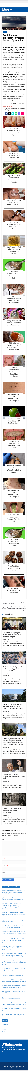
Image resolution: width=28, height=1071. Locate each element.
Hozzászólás (5, 839)
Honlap (4, 872)
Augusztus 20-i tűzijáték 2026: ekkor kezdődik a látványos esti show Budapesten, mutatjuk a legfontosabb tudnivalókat (13, 940)
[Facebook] (6, 113)
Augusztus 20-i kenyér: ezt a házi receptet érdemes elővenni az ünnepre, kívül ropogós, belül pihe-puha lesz (13, 948)
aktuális (5, 45)
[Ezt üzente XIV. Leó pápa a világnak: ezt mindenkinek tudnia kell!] (14, 760)
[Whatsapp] (16, 113)
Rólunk (3, 1031)
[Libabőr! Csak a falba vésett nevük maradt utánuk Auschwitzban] (14, 794)
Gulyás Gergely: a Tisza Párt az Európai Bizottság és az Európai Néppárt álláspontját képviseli (13, 608)
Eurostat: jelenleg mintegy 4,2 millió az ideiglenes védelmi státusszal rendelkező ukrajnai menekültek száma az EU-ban (13, 742)
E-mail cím (5, 866)
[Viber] (19, 113)
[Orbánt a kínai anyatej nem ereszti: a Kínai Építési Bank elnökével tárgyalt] (14, 618)
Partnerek (4, 1029)
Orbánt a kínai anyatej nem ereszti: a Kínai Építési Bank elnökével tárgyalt (12, 635)
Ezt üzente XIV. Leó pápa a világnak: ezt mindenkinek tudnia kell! (14, 777)
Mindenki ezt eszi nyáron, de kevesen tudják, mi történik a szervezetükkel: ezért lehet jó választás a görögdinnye (14, 933)
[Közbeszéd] (5, 9)
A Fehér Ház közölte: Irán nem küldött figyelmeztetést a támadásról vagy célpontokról (13, 706)
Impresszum (5, 1026)
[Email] (22, 113)
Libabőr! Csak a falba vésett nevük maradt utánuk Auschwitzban (12, 811)
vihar (15, 45)
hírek (9, 45)
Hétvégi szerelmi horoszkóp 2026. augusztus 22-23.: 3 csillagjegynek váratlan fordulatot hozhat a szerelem (14, 962)
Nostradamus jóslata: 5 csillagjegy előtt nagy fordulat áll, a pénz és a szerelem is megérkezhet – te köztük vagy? (14, 914)
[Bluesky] (12, 113)
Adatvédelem (5, 1024)
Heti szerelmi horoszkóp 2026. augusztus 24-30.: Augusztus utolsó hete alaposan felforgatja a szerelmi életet (14, 892)
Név (3, 859)
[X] (9, 113)
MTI (11, 43)
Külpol (5, 32)
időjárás (11, 45)
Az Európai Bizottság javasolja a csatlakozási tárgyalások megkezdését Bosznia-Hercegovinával (13, 670)
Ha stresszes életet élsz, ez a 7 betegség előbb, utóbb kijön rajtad (14, 602)
